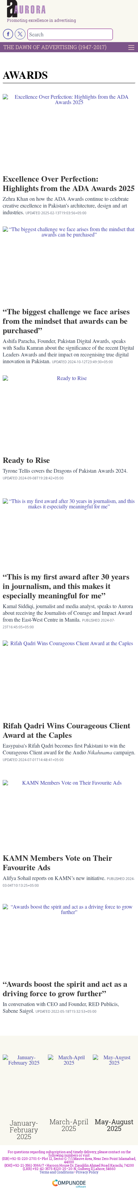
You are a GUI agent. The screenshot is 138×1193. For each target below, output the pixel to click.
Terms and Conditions (57, 1172)
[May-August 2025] (114, 1086)
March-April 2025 (69, 1125)
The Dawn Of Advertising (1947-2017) (55, 47)
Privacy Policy (87, 1172)
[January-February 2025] (24, 1087)
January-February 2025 (24, 1130)
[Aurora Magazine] (71, 9)
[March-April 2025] (69, 1086)
